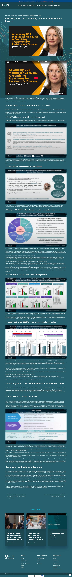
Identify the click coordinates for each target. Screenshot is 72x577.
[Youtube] (66, 573)
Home (6, 15)
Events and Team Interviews (12, 15)
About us (20, 5)
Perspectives (57, 5)
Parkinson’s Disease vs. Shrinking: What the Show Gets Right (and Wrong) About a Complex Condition (14, 536)
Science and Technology (28, 5)
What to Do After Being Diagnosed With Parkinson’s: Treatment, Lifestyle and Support (35, 536)
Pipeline (36, 5)
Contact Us (50, 5)
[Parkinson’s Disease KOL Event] (57, 521)
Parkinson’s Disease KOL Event (57, 534)
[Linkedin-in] (63, 573)
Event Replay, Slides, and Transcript (46, 1)
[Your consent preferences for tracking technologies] (70, 575)
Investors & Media (43, 5)
